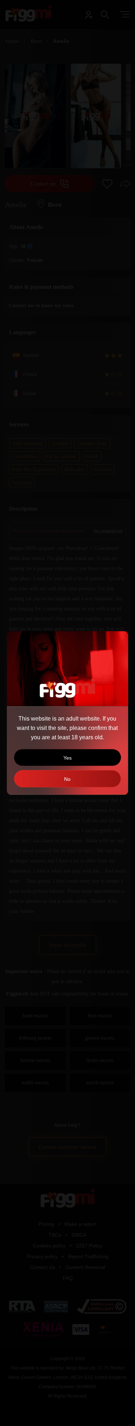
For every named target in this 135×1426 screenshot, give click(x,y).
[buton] (67, 779)
